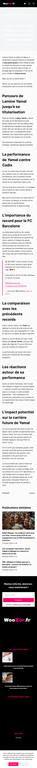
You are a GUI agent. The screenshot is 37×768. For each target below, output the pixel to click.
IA (17, 710)
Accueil (18, 738)
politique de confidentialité (22, 604)
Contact (18, 746)
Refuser (24, 764)
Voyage (17, 726)
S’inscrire (18, 600)
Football (9, 45)
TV (17, 723)
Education (17, 704)
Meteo (16, 715)
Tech (16, 720)
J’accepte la (18, 604)
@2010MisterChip (13, 283)
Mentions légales (18, 748)
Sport (17, 718)
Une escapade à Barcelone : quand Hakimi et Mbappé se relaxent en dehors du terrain (16, 551)
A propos (18, 743)
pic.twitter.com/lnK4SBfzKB (15, 286)
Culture (17, 701)
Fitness (17, 707)
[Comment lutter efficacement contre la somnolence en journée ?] (7, 677)
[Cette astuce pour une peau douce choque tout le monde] (7, 657)
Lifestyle (16, 712)
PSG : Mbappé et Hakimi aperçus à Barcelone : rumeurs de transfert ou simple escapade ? (16, 564)
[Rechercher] (29, 4)
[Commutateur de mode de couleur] (25, 4)
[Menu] (34, 4)
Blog (18, 740)
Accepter (13, 764)
